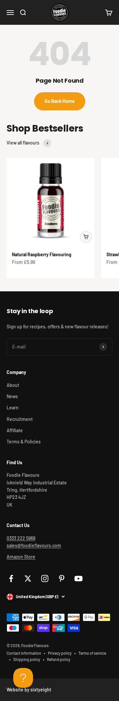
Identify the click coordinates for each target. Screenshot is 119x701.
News (12, 396)
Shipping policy (26, 659)
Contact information (24, 653)
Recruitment (20, 419)
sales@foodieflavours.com (34, 545)
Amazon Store (21, 556)
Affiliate (15, 430)
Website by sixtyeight (29, 689)
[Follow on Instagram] (44, 578)
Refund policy (58, 659)
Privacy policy (60, 653)
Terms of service (92, 653)
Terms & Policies (24, 441)
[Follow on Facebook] (11, 578)
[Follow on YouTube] (78, 578)
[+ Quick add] (86, 237)
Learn (13, 407)
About (13, 385)
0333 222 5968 (21, 538)
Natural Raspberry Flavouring (41, 254)
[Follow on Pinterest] (61, 578)
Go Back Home (60, 101)
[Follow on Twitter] (27, 578)
